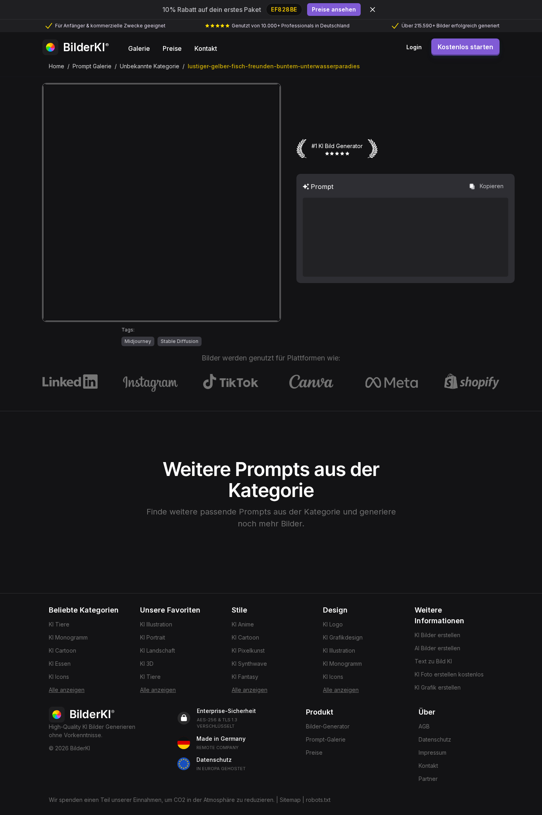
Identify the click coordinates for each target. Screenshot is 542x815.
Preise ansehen (334, 9)
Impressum (432, 752)
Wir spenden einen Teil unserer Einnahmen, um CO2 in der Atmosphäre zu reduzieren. (162, 799)
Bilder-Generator (328, 726)
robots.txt (318, 799)
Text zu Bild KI (433, 661)
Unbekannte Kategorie (149, 66)
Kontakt (428, 765)
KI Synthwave (249, 663)
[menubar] (172, 47)
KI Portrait (152, 637)
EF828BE (284, 9)
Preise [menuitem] (172, 48)
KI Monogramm (68, 637)
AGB (424, 726)
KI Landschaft (157, 650)
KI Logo (333, 624)
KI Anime (243, 624)
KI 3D (147, 663)
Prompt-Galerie (326, 739)
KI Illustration (156, 624)
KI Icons (59, 676)
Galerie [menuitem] (139, 48)
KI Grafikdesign (343, 637)
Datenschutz (435, 739)
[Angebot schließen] (372, 9)
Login (414, 47)
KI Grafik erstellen (438, 687)
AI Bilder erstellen (437, 648)
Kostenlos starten (465, 47)
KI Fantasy (245, 676)
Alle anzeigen (67, 689)
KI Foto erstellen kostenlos (449, 674)
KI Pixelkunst (248, 650)
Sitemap (290, 799)
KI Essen (60, 663)
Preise (314, 752)
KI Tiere (59, 624)
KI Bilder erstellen (437, 635)
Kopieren (492, 186)
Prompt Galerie (92, 66)
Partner (428, 778)
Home (56, 66)
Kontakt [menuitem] (205, 48)
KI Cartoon (62, 650)
